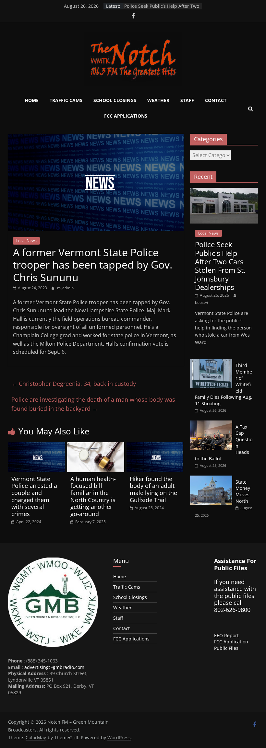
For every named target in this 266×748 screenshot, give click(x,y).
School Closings (114, 100)
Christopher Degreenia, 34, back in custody (73, 383)
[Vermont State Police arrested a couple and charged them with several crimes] (36, 446)
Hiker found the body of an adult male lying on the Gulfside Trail (153, 489)
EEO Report (226, 635)
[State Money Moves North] (211, 479)
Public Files (226, 648)
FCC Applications (125, 116)
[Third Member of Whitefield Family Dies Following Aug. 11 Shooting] (211, 362)
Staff (187, 100)
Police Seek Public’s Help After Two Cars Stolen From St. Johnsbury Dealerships (220, 265)
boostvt (201, 302)
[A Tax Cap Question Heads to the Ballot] (211, 424)
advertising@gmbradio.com (54, 667)
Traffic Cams (66, 100)
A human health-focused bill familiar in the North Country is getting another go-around (93, 496)
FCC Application (231, 642)
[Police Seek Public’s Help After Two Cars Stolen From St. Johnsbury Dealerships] (224, 191)
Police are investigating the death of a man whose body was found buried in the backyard (93, 404)
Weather (158, 100)
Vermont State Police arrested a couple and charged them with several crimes (34, 496)
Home (32, 100)
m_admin (65, 288)
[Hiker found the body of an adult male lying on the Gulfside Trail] (155, 446)
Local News (26, 240)
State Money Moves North (243, 491)
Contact (215, 100)
